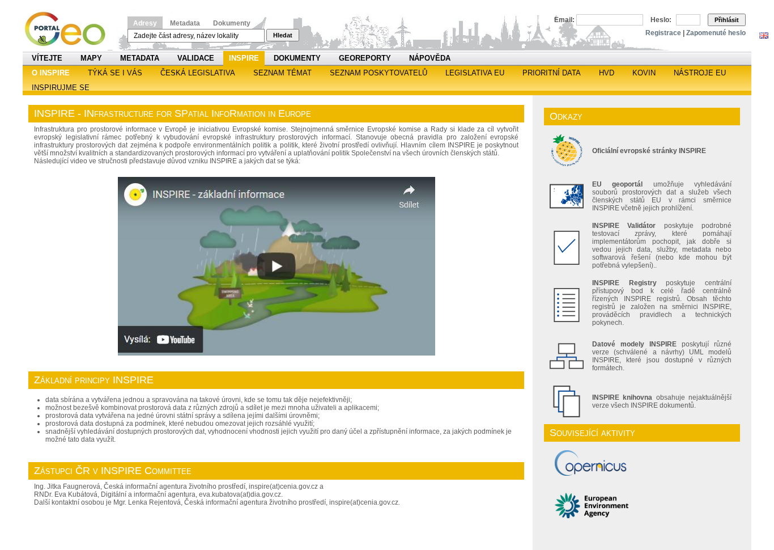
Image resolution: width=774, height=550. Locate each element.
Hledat (282, 35)
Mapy (91, 58)
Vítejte (47, 58)
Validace (195, 58)
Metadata (185, 23)
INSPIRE (244, 58)
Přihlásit (727, 19)
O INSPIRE (51, 73)
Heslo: (660, 20)
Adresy (145, 23)
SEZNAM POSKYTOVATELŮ (378, 73)
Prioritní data (551, 73)
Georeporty (365, 58)
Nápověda (429, 58)
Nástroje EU (700, 73)
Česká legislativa (197, 73)
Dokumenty (231, 23)
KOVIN (644, 73)
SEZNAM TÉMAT (282, 73)
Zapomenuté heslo (716, 33)
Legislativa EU (474, 73)
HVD (606, 73)
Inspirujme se (61, 87)
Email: (564, 20)
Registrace (663, 33)
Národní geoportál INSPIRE (69, 29)
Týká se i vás (115, 73)
